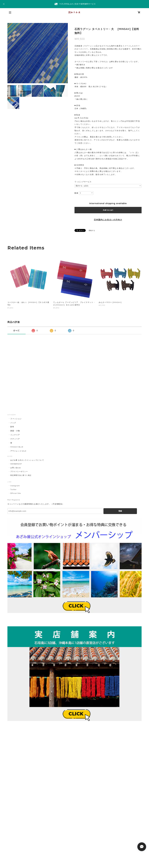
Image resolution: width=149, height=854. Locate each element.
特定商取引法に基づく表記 (20, 475)
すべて (16, 330)
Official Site (15, 493)
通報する (92, 230)
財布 (12, 427)
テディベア (15, 439)
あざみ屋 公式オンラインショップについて (27, 460)
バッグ (13, 423)
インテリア (15, 435)
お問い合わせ (15, 468)
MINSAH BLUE (16, 447)
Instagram (15, 486)
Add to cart (108, 210)
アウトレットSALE (18, 451)
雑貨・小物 (15, 431)
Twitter (13, 489)
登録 (120, 511)
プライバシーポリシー (19, 471)
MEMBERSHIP (16, 464)
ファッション (16, 419)
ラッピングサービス (83, 182)
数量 (76, 193)
